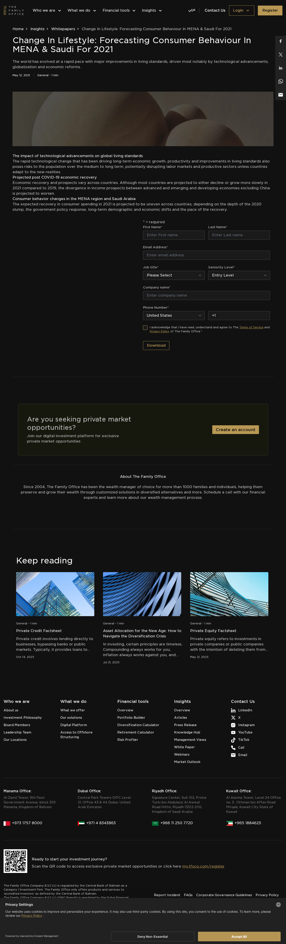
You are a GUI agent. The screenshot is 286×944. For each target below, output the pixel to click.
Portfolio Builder (131, 717)
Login (238, 10)
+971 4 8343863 (101, 823)
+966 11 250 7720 (176, 823)
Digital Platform (73, 725)
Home (18, 29)
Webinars (181, 754)
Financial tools (116, 10)
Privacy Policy (159, 331)
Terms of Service (251, 327)
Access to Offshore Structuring (76, 735)
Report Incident (167, 895)
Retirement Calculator (135, 732)
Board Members (17, 725)
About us (11, 710)
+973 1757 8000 (27, 823)
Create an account (235, 429)
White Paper (184, 747)
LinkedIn (245, 710)
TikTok (243, 740)
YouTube (245, 732)
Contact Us (215, 10)
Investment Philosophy (23, 717)
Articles (180, 717)
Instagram (246, 725)
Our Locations (15, 740)
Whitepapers (63, 29)
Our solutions (71, 717)
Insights (149, 10)
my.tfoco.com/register (203, 866)
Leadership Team (17, 732)
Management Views (190, 740)
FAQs (188, 895)
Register (270, 10)
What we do (78, 10)
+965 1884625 (248, 823)
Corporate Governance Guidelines (224, 895)
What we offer (72, 710)
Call (241, 747)
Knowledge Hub (187, 732)
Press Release (185, 725)
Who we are (44, 10)
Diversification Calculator (138, 725)
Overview (125, 710)
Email (242, 755)
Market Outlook (187, 762)
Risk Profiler (127, 740)
